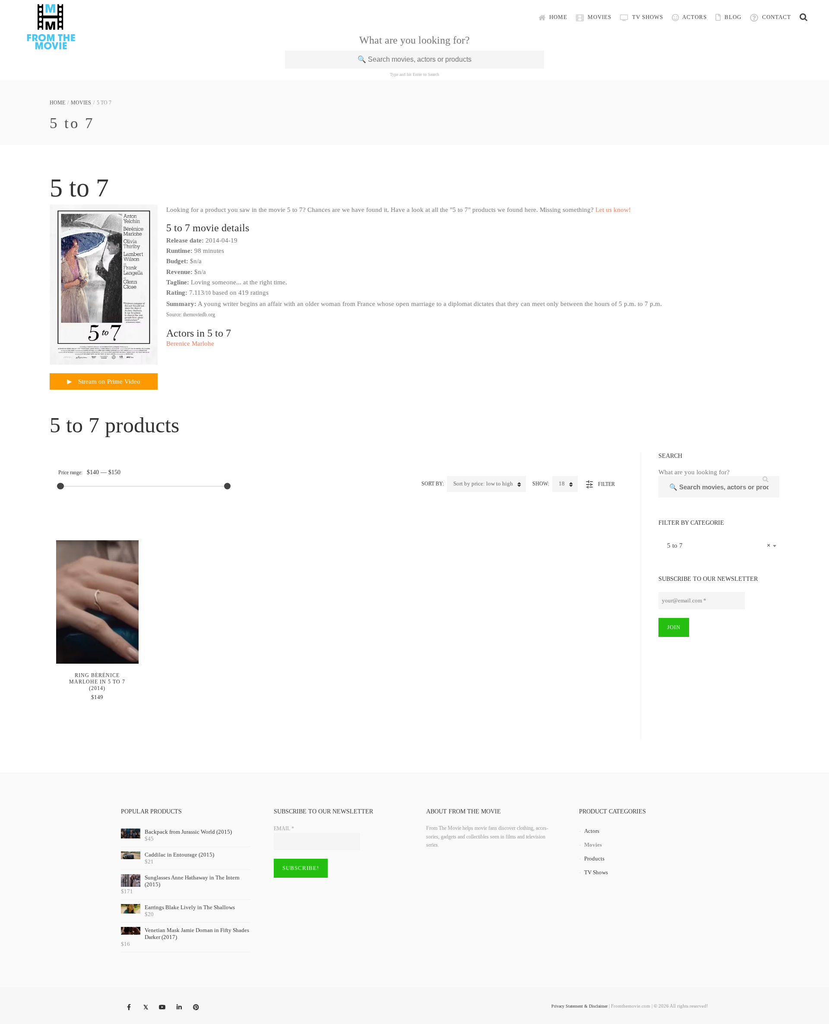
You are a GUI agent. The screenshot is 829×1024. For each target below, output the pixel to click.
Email (284, 829)
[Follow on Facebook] (128, 1007)
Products (594, 858)
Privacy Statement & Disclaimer (579, 1006)
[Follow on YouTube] (162, 1007)
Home (557, 17)
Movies (598, 17)
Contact (775, 17)
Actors (694, 17)
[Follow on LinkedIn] (179, 1007)
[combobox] (718, 545)
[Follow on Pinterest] (196, 1007)
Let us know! (613, 209)
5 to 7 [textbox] (716, 545)
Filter (606, 484)
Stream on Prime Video (108, 381)
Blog (732, 17)
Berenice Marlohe (190, 343)
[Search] (803, 17)
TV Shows (646, 17)
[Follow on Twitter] (145, 1007)
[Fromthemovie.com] (51, 44)
